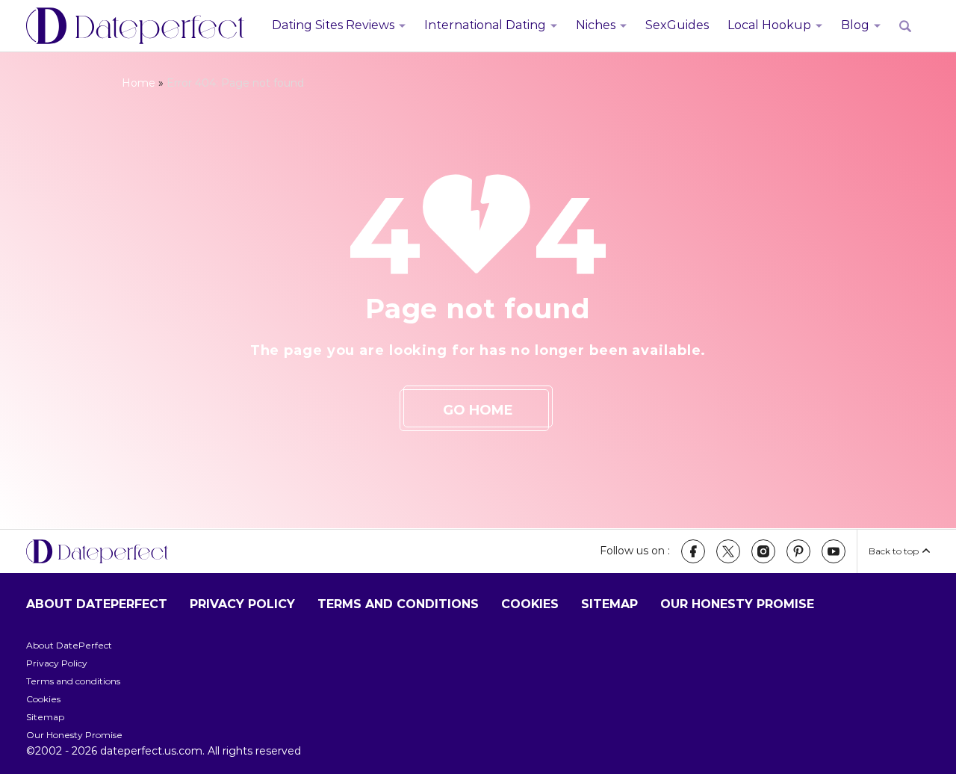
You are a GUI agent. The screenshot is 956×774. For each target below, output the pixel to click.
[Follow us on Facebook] (693, 551)
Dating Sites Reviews (333, 25)
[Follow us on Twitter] (728, 551)
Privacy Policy (242, 604)
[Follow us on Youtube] (833, 551)
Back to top (894, 551)
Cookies (530, 604)
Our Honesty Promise (737, 604)
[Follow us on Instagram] (763, 551)
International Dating (485, 25)
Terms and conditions (398, 604)
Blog (855, 25)
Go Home (478, 410)
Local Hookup (769, 25)
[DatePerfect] (135, 26)
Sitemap (609, 604)
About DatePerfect (96, 604)
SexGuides (677, 25)
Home (138, 83)
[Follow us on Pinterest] (798, 551)
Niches (595, 25)
